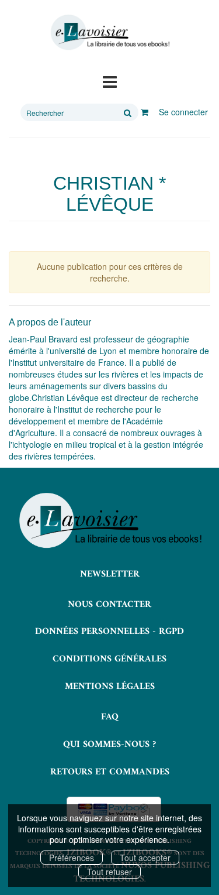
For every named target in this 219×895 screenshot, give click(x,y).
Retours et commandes (109, 772)
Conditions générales (109, 659)
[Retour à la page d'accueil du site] (109, 32)
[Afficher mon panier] (144, 112)
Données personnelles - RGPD (109, 631)
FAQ (110, 717)
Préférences (71, 857)
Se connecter (183, 112)
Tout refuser (109, 871)
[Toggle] (109, 80)
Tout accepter (145, 857)
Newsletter (110, 574)
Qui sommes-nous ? (109, 744)
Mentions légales (110, 686)
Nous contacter (109, 604)
